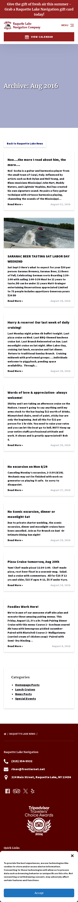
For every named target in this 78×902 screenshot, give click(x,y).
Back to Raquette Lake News (25, 143)
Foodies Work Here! (23, 606)
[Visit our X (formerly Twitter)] (25, 791)
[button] (72, 856)
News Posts (23, 694)
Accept (39, 893)
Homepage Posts (27, 685)
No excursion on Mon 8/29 (28, 466)
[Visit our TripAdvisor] (16, 791)
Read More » (15, 204)
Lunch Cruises (25, 689)
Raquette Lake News (22, 733)
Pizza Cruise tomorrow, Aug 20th (33, 561)
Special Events (25, 698)
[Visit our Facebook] (7, 791)
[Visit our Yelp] (32, 791)
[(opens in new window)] (39, 802)
